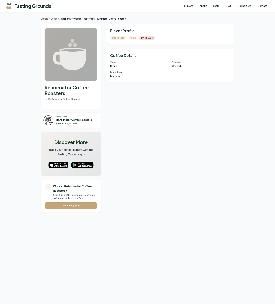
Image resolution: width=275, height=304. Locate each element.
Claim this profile (71, 205)
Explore (188, 6)
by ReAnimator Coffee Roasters (63, 99)
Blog (228, 6)
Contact (262, 6)
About (203, 6)
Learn (216, 6)
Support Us (244, 6)
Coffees (55, 18)
